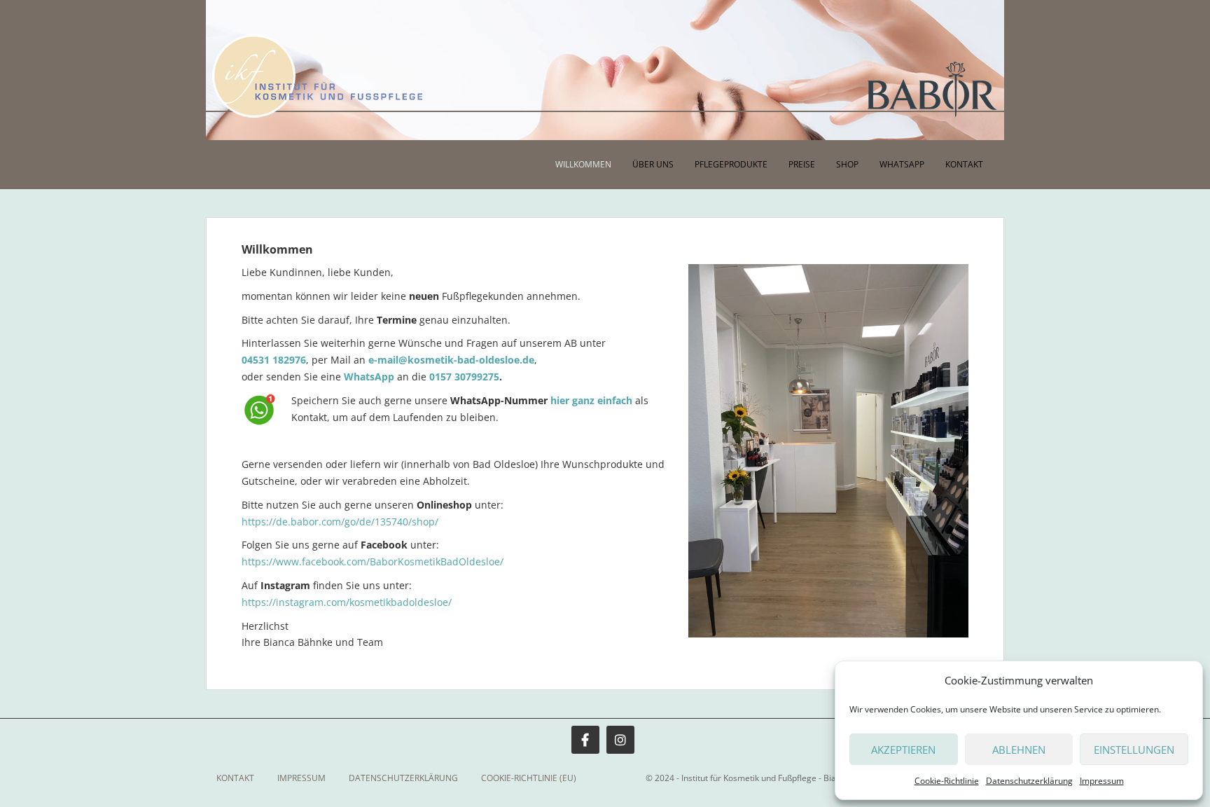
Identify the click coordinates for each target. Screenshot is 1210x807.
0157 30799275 (464, 376)
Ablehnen (1018, 750)
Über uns (653, 164)
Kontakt (964, 164)
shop (847, 164)
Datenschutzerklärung (1029, 781)
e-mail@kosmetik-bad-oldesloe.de (451, 359)
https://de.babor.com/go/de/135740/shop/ (340, 521)
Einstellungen (1134, 750)
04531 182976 (274, 359)
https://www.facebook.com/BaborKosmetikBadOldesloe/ (372, 561)
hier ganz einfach (591, 400)
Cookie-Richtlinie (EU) (528, 778)
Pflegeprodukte (731, 164)
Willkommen (583, 164)
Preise (801, 164)
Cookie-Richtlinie (947, 781)
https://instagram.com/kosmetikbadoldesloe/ (347, 602)
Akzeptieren (903, 750)
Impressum (1102, 781)
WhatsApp (901, 164)
